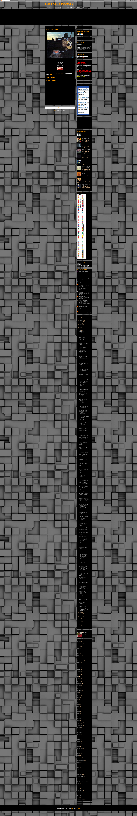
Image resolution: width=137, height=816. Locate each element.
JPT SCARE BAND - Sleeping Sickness (82, 419)
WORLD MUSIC (80, 799)
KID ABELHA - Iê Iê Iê (83, 430)
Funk (78, 704)
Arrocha (78, 648)
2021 (80, 622)
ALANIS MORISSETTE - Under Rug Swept (83, 361)
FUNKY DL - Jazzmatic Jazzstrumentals (83, 571)
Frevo (78, 702)
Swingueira (79, 786)
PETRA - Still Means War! (83, 368)
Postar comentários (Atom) (61, 110)
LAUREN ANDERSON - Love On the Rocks (83, 561)
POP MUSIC (79, 748)
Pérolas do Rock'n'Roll (83, 300)
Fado (78, 692)
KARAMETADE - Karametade (82, 492)
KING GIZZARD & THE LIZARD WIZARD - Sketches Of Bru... (83, 433)
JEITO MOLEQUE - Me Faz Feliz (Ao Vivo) (84, 417)
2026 (80, 317)
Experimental (79, 690)
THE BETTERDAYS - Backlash (82, 603)
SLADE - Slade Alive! (82, 444)
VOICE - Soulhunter (82, 337)
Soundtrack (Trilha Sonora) (82, 781)
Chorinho (79, 667)
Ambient (78, 646)
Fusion (78, 706)
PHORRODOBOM (82, 296)
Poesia (78, 746)
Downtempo (79, 683)
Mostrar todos (89, 312)
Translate (85, 57)
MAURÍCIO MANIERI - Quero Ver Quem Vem (83, 483)
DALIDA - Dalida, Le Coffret (84, 474)
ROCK (78, 762)
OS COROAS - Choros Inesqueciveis (83, 567)
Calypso (78, 658)
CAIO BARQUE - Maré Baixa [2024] (85, 139)
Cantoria (78, 662)
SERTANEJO (79, 774)
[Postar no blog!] (68, 73)
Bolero (78, 653)
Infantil (78, 720)
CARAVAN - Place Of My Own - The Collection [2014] (86, 167)
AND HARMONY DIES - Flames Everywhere (83, 359)
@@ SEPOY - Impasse (83, 393)
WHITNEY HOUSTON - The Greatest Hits (84, 542)
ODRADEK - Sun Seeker (83, 498)
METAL (78, 736)
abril (80, 612)
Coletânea (79, 678)
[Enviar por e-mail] (67, 73)
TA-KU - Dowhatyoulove (83, 446)
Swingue (78, 785)
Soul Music (79, 779)
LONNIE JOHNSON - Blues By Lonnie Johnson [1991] (86, 144)
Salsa (78, 769)
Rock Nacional (79, 764)
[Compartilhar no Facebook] (70, 73)
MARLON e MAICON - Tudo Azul (83, 521)
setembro (81, 324)
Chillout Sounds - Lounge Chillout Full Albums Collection (84, 272)
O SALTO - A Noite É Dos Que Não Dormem (83, 407)
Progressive (79, 750)
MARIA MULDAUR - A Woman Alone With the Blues (83, 384)
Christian (78, 669)
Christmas (79, 671)
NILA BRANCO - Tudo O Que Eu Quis (83, 558)
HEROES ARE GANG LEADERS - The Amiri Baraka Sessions (83, 545)
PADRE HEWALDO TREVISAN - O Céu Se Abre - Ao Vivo (83, 609)
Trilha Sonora (79, 790)
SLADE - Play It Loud (82, 577)
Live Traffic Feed (83, 86)
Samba (78, 771)
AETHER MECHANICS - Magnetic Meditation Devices (83, 335)
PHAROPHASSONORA (59, 4)
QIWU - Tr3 (81, 465)
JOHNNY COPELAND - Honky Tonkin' (83, 569)
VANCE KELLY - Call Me (83, 410)
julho (80, 327)
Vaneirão (78, 793)
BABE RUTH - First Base (83, 604)
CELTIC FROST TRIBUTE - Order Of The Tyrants (84, 387)
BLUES (51, 74)
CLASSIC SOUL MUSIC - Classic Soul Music (83, 424)
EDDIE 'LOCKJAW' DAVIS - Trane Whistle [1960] (86, 155)
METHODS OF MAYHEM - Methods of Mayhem (83, 494)
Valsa (78, 792)
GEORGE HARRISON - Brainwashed (83, 537)
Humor (78, 713)
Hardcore (79, 709)
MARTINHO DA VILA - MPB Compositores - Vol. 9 (84, 500)
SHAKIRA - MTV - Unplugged (82, 598)
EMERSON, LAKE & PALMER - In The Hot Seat (83, 592)
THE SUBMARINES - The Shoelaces (83, 404)
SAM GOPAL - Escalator (83, 459)
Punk (78, 751)
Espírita (78, 688)
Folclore (78, 697)
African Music (79, 643)
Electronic (79, 685)
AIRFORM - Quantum (83, 529)
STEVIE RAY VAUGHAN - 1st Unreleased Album (83, 429)
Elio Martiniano (86, 632)
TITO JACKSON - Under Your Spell (83, 450)
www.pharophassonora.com (82, 46)
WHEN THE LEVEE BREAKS (83, 281)
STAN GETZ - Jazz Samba (83, 588)
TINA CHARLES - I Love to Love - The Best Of (83, 397)
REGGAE (79, 757)
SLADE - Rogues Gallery (83, 582)
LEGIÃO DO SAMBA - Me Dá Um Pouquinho (83, 382)
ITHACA (80, 282)
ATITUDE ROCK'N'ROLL (83, 288)
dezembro (81, 320)
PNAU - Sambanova (82, 578)
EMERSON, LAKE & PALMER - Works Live (83, 391)
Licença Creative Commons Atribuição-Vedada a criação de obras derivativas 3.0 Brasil (83, 48)
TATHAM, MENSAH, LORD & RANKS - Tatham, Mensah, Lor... (83, 505)
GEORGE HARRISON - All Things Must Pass (83, 438)
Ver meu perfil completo (86, 634)
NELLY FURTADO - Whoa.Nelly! (82, 502)
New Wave (79, 743)
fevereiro (81, 615)
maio (80, 330)
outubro (81, 323)
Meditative (79, 734)
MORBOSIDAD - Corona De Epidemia (83, 534)
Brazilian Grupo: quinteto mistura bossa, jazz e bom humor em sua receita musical (84, 308)
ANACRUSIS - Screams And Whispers (83, 595)
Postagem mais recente (50, 107)
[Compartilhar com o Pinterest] (71, 73)
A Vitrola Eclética (82, 311)
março (81, 613)
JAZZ (78, 723)
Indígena (78, 716)
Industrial (79, 718)
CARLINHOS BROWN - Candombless (83, 339)
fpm (72, 808)
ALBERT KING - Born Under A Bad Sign (83, 372)
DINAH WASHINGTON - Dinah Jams (83, 496)
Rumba (78, 767)
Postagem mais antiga (70, 107)
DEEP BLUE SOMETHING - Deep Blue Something (84, 370)
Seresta (78, 772)
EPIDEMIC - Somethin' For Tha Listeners (83, 487)
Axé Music (79, 650)
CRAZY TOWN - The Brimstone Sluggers (83, 422)
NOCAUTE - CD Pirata (83, 590)
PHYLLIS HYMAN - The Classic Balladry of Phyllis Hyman (84, 379)
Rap (78, 755)
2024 (80, 618)
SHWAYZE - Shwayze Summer (83, 461)
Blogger (79, 808)
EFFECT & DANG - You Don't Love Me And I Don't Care (83, 539)
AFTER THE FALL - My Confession (83, 332)
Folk (78, 699)
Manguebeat (79, 732)
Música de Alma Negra (83, 306)
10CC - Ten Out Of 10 (83, 514)
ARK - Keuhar (81, 345)
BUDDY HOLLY (81, 289)
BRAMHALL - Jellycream (83, 389)
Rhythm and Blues (80, 760)
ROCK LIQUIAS (81, 291)
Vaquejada (79, 795)
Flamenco (79, 695)
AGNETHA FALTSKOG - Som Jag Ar (83, 400)
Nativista (78, 739)
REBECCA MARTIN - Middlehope (82, 587)
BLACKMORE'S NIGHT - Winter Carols (83, 525)
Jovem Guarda (79, 725)
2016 (80, 627)
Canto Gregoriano (80, 660)
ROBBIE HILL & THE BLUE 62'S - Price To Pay (83, 440)
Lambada (79, 727)
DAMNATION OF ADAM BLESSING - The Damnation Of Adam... (83, 555)
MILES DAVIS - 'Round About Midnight (83, 402)
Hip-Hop (78, 711)
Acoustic (78, 641)
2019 (80, 625)
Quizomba (79, 753)
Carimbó (78, 664)
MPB (78, 737)
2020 (80, 624)
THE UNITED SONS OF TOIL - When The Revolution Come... (83, 412)
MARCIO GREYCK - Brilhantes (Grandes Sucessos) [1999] (85, 161)
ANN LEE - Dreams (82, 347)
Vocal (78, 797)
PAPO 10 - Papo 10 (82, 575)
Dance (78, 681)
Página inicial (60, 107)
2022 (80, 621)
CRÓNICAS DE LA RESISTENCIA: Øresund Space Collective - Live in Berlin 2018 (84, 293)
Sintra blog (81, 284)
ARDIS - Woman (82, 350)
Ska (78, 778)
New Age (78, 741)
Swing (78, 783)
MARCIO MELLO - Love (83, 599)
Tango (78, 788)
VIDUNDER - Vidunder (83, 408)
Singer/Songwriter (80, 776)
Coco (78, 676)
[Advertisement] (68, 16)
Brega (78, 657)
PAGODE (79, 744)
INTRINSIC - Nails (82, 562)
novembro (81, 321)
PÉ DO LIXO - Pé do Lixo (83, 532)
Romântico (79, 765)
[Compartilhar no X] (69, 73)
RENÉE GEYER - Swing (83, 523)
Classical (78, 674)
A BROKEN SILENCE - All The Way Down (83, 510)
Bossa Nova (79, 655)
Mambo (78, 730)
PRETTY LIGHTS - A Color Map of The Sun (83, 436)
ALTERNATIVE (79, 644)
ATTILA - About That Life (83, 374)
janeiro (81, 616)
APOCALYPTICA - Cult (83, 348)
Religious (79, 758)
